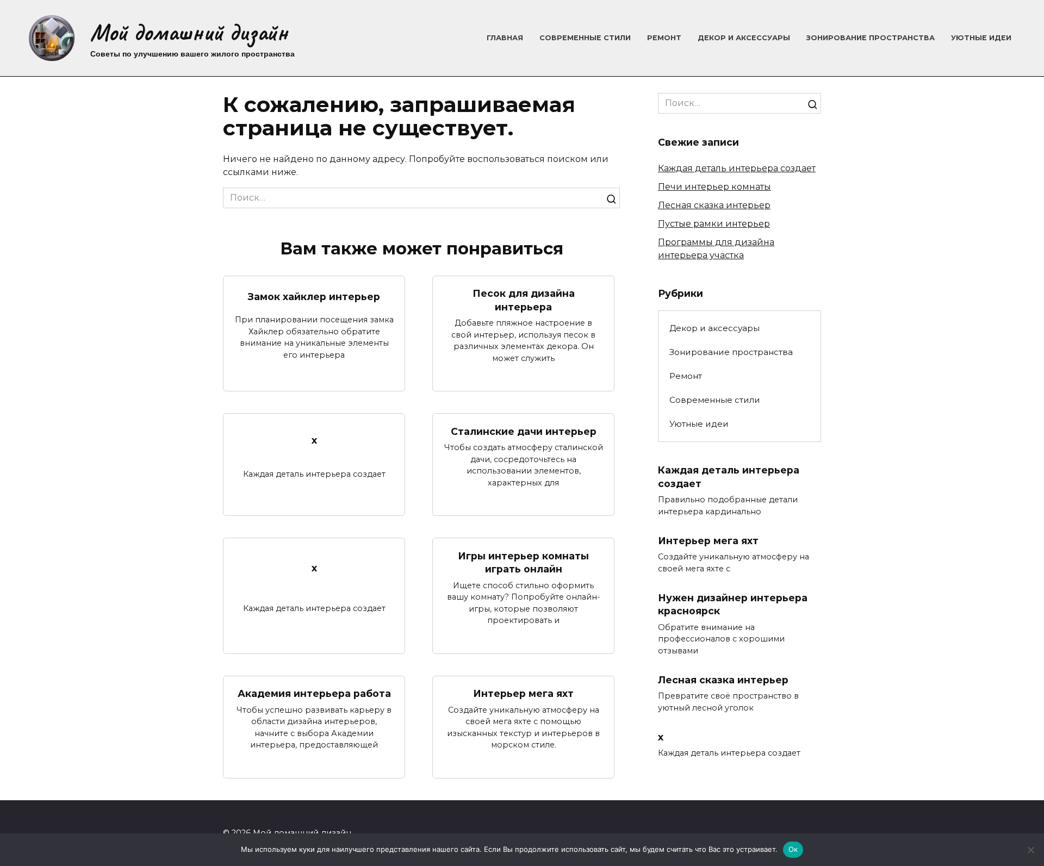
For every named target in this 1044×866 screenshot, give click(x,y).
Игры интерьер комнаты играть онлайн (523, 562)
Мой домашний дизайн (189, 32)
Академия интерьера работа (314, 693)
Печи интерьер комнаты (714, 187)
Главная (505, 38)
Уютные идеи (981, 38)
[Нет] (1030, 849)
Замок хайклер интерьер (314, 296)
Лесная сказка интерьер (714, 205)
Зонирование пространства (870, 38)
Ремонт (664, 38)
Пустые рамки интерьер (714, 224)
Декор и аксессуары (744, 38)
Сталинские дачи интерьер (523, 431)
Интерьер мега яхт (523, 693)
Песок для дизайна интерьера (524, 300)
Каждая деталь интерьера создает (737, 168)
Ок (793, 849)
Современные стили (585, 38)
